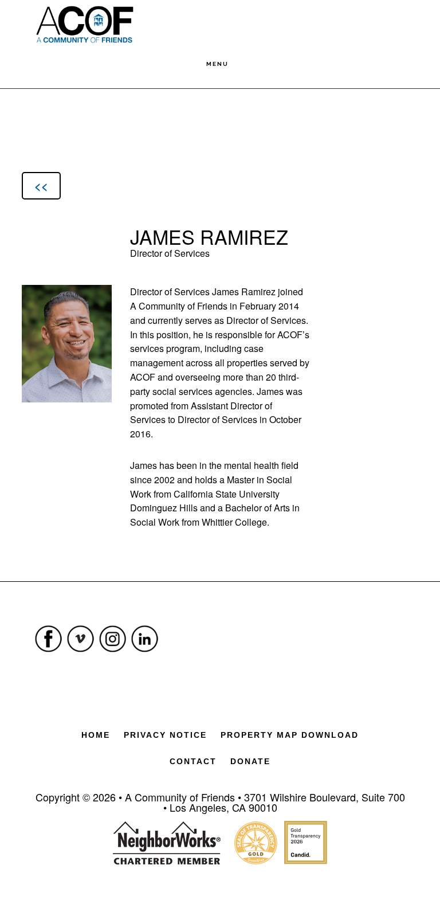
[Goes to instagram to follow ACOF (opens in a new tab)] (113, 655)
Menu (217, 64)
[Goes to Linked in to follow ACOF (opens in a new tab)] (145, 655)
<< (41, 185)
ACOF (84, 24)
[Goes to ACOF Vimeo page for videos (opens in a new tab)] (80, 655)
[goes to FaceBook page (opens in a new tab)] (48, 655)
